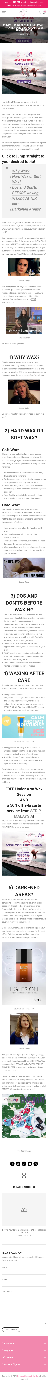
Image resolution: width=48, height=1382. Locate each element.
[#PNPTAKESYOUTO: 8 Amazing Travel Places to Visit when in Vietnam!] (10, 1176)
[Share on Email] (30, 1164)
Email (5, 1279)
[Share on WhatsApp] (35, 1164)
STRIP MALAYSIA (27, 742)
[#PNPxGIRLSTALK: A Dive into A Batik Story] (37, 1176)
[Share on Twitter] (18, 1164)
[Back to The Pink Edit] (24, 1176)
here (25, 824)
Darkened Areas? (26, 209)
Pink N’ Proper (12, 824)
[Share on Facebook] (12, 1164)
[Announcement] (24, 4)
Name (5, 1267)
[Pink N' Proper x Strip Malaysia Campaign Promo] (24, 853)
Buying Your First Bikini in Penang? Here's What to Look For (24, 1231)
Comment (7, 1291)
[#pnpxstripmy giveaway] (24, 1116)
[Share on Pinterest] (24, 1164)
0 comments (26, 1151)
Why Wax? (20, 171)
